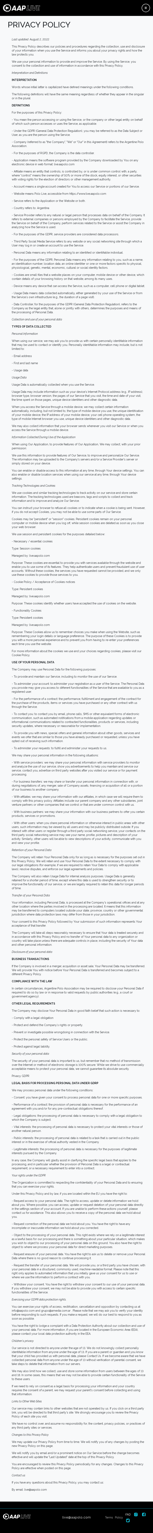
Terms (109, 1517)
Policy (119, 1517)
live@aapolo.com (76, 1517)
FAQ (127, 1514)
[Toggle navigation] (146, 8)
